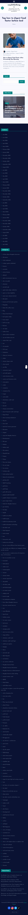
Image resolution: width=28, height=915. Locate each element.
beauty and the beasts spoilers (10, 301)
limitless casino (6, 617)
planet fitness (6, 705)
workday (5, 853)
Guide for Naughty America (9, 503)
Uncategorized (6, 812)
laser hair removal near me (9, 605)
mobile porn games (7, 643)
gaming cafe (6, 480)
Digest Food (14, 51)
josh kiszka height (7, 587)
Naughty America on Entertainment (11, 670)
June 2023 (5, 238)
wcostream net (6, 832)
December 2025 (6, 155)
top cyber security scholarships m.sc (11, 797)
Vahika (4, 817)
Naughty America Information (10, 667)
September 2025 (7, 164)
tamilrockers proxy (7, 776)
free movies (5, 468)
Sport (4, 767)
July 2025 (5, 170)
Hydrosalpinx (6, 563)
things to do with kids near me (10, 791)
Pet (3, 699)
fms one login (6, 465)
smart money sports (7, 755)
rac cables (5, 725)
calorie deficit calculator (9, 334)
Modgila (5, 646)
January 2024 (6, 217)
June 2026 (5, 137)
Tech (7, 103)
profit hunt (5, 714)
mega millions (6, 635)
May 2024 (5, 205)
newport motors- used (8, 676)
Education (5, 429)
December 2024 (6, 191)
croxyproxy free (6, 391)
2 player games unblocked (9, 263)
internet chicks (6, 575)
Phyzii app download (8, 702)
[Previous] (21, 93)
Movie (4, 649)
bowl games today (7, 316)
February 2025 (6, 185)
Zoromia (5, 865)
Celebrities (5, 352)
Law (4, 608)
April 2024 (5, 208)
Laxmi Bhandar (6, 611)
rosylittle (8, 51)
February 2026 (6, 149)
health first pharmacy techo (9, 521)
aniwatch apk (6, 287)
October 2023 (6, 226)
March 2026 (5, 146)
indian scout (6, 566)
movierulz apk (6, 652)
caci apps (5, 328)
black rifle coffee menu (8, 307)
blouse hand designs (8, 313)
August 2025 (6, 167)
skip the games (6, 749)
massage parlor (6, 629)
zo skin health (6, 862)
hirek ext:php (6, 533)
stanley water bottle (7, 770)
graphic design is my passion (10, 497)
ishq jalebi (5, 581)
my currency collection (8, 661)
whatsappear (6, 838)
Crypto (4, 394)
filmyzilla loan (6, 453)
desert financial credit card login (11, 411)
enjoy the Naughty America (9, 435)
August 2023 (6, 232)
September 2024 (7, 199)
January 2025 (6, 188)
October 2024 (6, 197)
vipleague (5, 823)
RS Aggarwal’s (6, 737)
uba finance (5, 809)
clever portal (6, 364)
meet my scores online (8, 632)
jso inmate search (7, 590)
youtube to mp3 (6, 859)
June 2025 (5, 173)
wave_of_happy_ (7, 829)
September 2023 (7, 229)
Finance (4, 456)
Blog (4, 310)
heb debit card (6, 527)
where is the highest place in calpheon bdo (13, 841)
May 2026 (5, 140)
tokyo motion (6, 794)
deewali (4, 405)
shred (4, 746)
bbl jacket (5, 298)
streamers (5, 773)
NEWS (4, 679)
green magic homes (7, 500)
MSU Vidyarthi (6, 655)
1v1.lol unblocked (7, 260)
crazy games (6, 382)
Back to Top (14, 912)
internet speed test (7, 578)
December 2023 (6, 220)
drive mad (5, 423)
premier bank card (7, 711)
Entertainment (6, 438)
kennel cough (6, 596)
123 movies (5, 257)
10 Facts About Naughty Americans (11, 254)
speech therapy (6, 764)
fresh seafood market (8, 474)
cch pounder (6, 346)
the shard (5, 788)
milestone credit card (8, 638)
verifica (4, 820)
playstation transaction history (10, 708)
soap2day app (6, 761)
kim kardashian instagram (9, 599)
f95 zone (5, 441)
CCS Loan (5, 349)
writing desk (6, 856)
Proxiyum (5, 722)
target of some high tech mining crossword (13, 779)
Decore (4, 402)
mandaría (5, 626)
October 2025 (6, 161)
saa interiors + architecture (9, 740)
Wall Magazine (6, 826)
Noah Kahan (6, 682)
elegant (4, 432)
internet (4, 572)
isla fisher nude (6, 584)
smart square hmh (7, 758)
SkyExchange (6, 752)
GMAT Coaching (7, 483)
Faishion (5, 444)
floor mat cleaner (7, 462)
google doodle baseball (8, 494)
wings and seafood (7, 844)
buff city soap (6, 322)
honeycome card (7, 539)
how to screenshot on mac (9, 557)
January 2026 (6, 152)
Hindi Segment (6, 530)
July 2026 (5, 134)
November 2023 (6, 223)
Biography (5, 304)
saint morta (5, 743)
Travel (4, 806)
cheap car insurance (7, 355)
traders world (6, 803)
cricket (4, 385)
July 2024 (5, 202)
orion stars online (7, 696)
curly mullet (5, 396)
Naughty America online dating (10, 673)
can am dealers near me (8, 337)
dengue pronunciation (8, 408)
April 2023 (5, 244)
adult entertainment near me (10, 278)
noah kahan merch (7, 685)
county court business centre (9, 379)
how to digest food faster (9, 53)
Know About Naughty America (10, 602)
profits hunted (6, 719)
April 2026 (5, 143)
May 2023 (5, 241)
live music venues (7, 620)
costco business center (8, 376)
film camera (5, 450)
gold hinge (5, 489)
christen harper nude (8, 361)
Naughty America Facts (8, 664)
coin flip (5, 367)
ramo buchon (6, 731)
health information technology (10, 524)
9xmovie (5, 266)
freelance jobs (6, 471)
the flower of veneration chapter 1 (11, 785)
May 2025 (5, 176)
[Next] (24, 93)
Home (14, 24)
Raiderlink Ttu (6, 728)
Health (4, 512)
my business (5, 658)
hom (4, 536)
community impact (7, 370)
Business (5, 325)
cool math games (7, 373)
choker (4, 358)
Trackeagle (5, 800)
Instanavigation (6, 569)
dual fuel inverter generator (9, 426)
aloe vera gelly (6, 281)
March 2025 (5, 182)
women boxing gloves (8, 847)
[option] (14, 107)
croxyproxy (5, 388)
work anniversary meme (8, 850)
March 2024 (5, 211)
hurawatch (5, 560)
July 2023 (5, 235)
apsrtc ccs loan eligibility (9, 293)
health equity (6, 518)
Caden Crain (6, 331)
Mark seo (7, 115)
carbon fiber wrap (7, 340)
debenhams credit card (8, 399)
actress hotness (6, 272)
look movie (5, 623)
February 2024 (6, 214)
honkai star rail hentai (8, 542)
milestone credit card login (9, 641)
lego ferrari (5, 614)
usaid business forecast (8, 814)
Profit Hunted (6, 716)
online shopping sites (8, 693)
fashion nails (6, 447)
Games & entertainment (8, 477)
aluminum (5, 284)
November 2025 (6, 158)
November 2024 (6, 194)
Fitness (4, 459)
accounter (5, 269)
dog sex (4, 420)
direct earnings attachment (9, 417)
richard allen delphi (7, 734)
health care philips (7, 515)
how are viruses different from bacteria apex (13, 545)
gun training (6, 506)
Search (6, 76)
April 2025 (5, 179)
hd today (5, 509)
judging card (6, 593)
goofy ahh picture (7, 492)
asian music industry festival (9, 296)
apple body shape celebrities (10, 290)
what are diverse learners (9, 835)
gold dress (5, 486)
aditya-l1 (5, 275)
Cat (3, 343)
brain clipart (6, 319)
